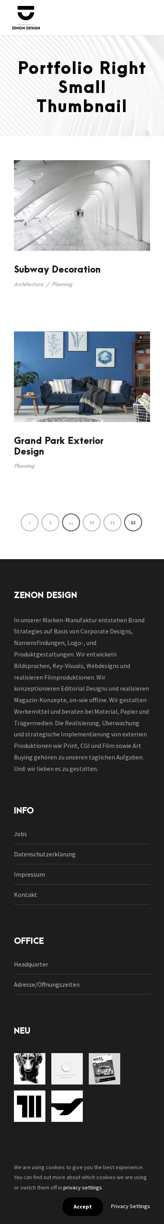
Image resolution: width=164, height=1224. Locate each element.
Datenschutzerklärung (45, 854)
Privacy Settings (130, 1206)
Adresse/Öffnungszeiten (47, 984)
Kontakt (25, 895)
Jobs (20, 834)
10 (91, 522)
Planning (62, 284)
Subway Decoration (57, 270)
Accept (83, 1206)
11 (112, 522)
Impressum (29, 874)
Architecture (28, 284)
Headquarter (31, 964)
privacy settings (82, 1187)
